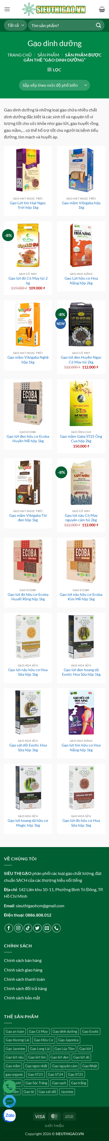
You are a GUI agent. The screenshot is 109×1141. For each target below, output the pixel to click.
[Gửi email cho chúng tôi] (47, 928)
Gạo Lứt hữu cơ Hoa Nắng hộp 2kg (81, 280)
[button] (7, 9)
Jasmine (67, 1092)
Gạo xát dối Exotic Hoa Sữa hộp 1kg (28, 747)
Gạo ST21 (35, 1074)
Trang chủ (19, 54)
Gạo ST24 (55, 1074)
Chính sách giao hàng (23, 969)
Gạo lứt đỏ (81, 1057)
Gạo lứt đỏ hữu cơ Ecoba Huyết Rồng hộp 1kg (28, 596)
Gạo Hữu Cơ (43, 1040)
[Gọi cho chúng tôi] (56, 928)
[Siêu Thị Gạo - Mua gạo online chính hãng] (54, 9)
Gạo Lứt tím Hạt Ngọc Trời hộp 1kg (28, 205)
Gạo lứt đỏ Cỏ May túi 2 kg (28, 280)
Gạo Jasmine (15, 1049)
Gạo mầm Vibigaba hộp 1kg (81, 205)
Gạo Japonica (68, 1040)
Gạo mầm (13, 1066)
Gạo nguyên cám (65, 1066)
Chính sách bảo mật (22, 997)
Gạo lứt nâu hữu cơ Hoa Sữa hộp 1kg (28, 672)
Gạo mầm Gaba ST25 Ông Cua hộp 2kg (81, 438)
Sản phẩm (48, 54)
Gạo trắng (78, 1083)
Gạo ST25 (75, 1074)
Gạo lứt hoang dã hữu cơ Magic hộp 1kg (28, 822)
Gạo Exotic (90, 1031)
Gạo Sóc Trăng (36, 1083)
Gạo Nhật (89, 1066)
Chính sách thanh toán (24, 979)
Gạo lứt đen (60, 1057)
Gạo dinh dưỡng (65, 1031)
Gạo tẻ (29, 1092)
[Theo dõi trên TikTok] (28, 928)
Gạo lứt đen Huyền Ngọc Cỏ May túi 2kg (81, 359)
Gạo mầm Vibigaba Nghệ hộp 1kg (28, 359)
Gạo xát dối (47, 1092)
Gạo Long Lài (40, 1049)
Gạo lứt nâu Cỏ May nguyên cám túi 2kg (81, 517)
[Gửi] (98, 25)
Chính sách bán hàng (23, 960)
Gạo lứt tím (37, 1057)
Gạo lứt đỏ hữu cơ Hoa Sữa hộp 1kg (81, 822)
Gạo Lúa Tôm (64, 1049)
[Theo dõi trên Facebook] (8, 928)
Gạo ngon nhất (36, 1066)
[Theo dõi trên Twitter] (37, 928)
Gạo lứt (85, 1049)
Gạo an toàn (15, 1031)
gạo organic (14, 1074)
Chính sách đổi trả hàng (25, 988)
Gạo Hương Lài (17, 1040)
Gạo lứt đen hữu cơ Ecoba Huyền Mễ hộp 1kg (28, 438)
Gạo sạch (59, 1083)
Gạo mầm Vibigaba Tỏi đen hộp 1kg (28, 517)
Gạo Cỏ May (38, 1031)
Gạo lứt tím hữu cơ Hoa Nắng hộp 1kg (81, 747)
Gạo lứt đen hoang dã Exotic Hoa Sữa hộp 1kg (81, 672)
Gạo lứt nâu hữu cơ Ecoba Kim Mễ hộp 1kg (81, 596)
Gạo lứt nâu (15, 1057)
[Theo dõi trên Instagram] (18, 928)
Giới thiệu (54, 1126)
